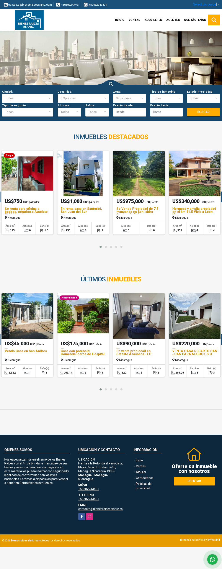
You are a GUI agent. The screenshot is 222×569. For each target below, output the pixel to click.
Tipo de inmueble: (163, 91)
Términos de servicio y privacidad (200, 539)
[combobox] (27, 98)
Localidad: (65, 91)
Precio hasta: (159, 105)
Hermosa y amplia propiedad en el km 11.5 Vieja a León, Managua (194, 212)
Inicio (119, 19)
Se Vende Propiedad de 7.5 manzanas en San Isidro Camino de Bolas (137, 212)
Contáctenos (195, 19)
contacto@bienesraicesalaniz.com (102, 509)
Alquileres (153, 19)
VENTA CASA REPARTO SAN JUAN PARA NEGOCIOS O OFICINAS (194, 354)
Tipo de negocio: (14, 105)
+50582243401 (70, 4)
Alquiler (141, 472)
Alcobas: (64, 105)
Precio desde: (123, 105)
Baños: (90, 105)
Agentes (173, 19)
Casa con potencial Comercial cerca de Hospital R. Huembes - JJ (82, 354)
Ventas (134, 19)
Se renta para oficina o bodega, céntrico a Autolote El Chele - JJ (26, 212)
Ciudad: (7, 91)
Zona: (117, 91)
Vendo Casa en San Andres (26, 351)
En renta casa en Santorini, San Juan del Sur (81, 210)
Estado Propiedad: (200, 91)
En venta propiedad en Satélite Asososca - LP (133, 352)
